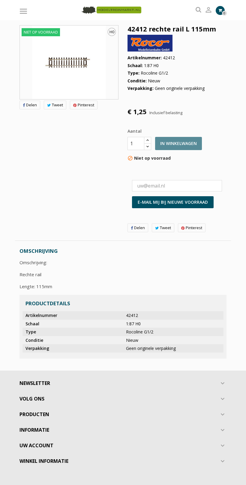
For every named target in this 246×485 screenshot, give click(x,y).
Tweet (57, 105)
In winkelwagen (178, 143)
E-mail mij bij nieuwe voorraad (173, 202)
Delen (31, 105)
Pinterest (86, 105)
